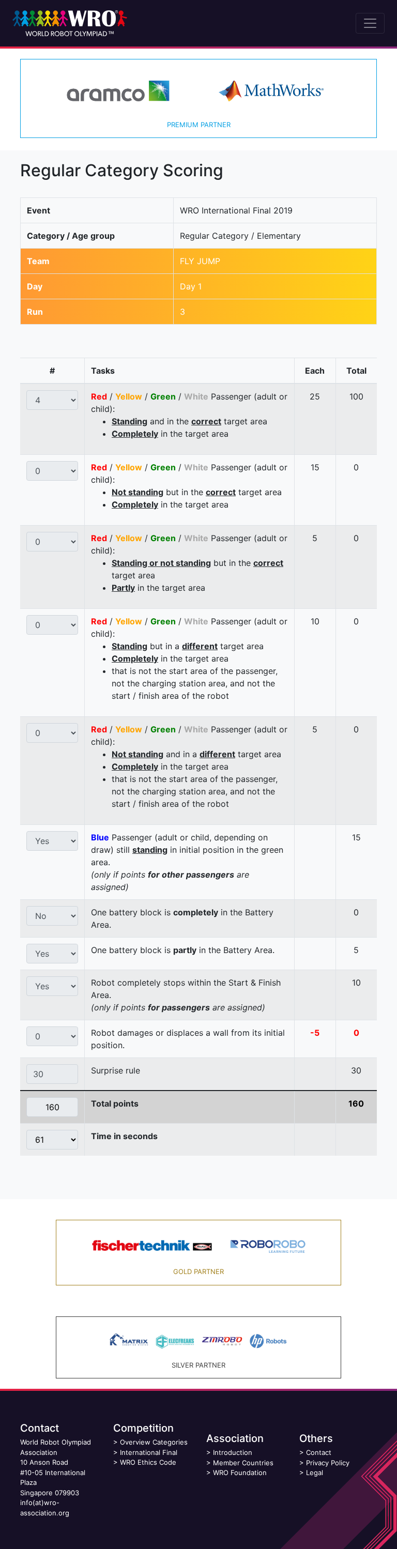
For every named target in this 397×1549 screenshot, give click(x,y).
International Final (148, 1452)
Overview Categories (154, 1442)
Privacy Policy (327, 1463)
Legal (314, 1472)
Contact (318, 1452)
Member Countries (243, 1463)
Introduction (232, 1452)
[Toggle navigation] (370, 23)
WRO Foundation (240, 1472)
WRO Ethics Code (148, 1462)
